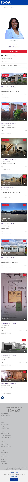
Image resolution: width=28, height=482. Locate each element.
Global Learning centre (6, 435)
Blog (2, 419)
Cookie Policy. (14, 476)
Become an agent (5, 424)
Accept (14, 479)
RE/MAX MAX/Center (5, 445)
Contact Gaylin (14, 51)
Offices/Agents (4, 452)
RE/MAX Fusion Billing (6, 446)
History (2, 417)
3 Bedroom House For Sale (8, 87)
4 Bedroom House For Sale (8, 258)
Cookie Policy (19, 468)
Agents (6, 8)
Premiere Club (4, 454)
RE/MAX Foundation (5, 433)
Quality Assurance (5, 456)
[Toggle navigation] (25, 2)
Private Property (4, 463)
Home (2, 8)
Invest (2, 426)
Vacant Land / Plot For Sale (8, 323)
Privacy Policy (13, 468)
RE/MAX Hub (4, 443)
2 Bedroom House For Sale (8, 159)
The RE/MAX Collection (6, 437)
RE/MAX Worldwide (5, 415)
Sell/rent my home (5, 428)
